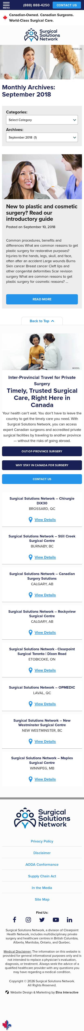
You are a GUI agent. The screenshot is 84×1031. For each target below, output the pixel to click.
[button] (6, 5)
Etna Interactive (67, 992)
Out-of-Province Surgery (42, 451)
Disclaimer (42, 852)
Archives (14, 130)
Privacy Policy (42, 841)
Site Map (42, 899)
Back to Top (39, 321)
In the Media (42, 887)
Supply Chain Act (42, 876)
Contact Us (42, 479)
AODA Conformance (42, 864)
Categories (16, 112)
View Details (45, 519)
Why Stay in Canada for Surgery (42, 465)
